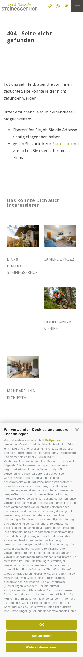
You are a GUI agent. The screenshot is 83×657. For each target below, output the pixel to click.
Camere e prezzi (60, 259)
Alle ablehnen (41, 636)
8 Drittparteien (52, 440)
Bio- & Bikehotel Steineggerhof (22, 266)
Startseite (61, 143)
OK (41, 624)
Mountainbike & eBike (59, 325)
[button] (77, 429)
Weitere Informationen (41, 647)
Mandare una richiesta (21, 394)
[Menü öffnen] (77, 6)
